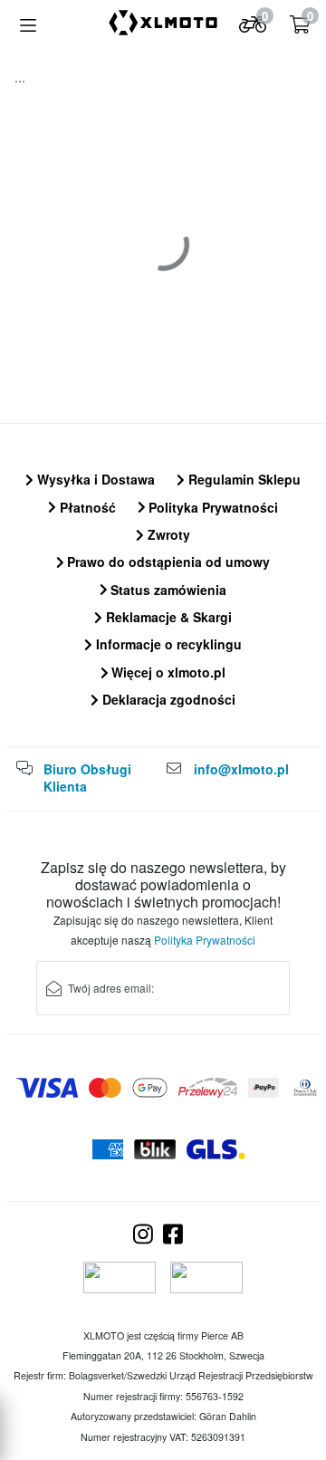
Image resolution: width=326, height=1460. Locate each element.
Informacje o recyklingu (167, 644)
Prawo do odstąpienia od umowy (166, 561)
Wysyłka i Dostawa (94, 479)
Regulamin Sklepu (243, 479)
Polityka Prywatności (211, 507)
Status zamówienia (166, 590)
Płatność (86, 507)
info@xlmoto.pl (241, 769)
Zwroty (167, 534)
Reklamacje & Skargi (167, 617)
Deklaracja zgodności (167, 699)
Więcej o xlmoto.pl (166, 672)
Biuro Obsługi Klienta (87, 778)
